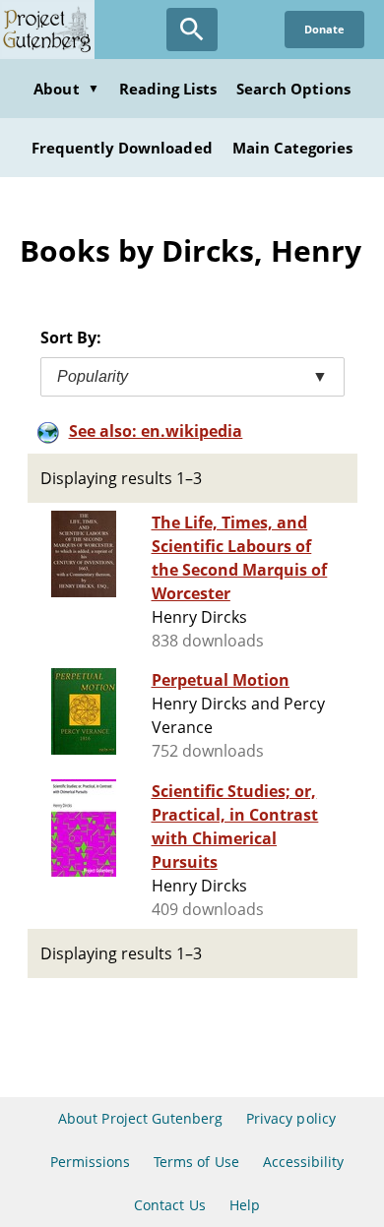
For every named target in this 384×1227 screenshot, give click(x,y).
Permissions (90, 1161)
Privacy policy (291, 1118)
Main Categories (292, 147)
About (65, 88)
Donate (324, 29)
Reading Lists (168, 88)
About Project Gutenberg (140, 1118)
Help (244, 1205)
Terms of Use (196, 1161)
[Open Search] (192, 29)
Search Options (293, 88)
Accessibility (304, 1161)
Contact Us (169, 1205)
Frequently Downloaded (122, 147)
